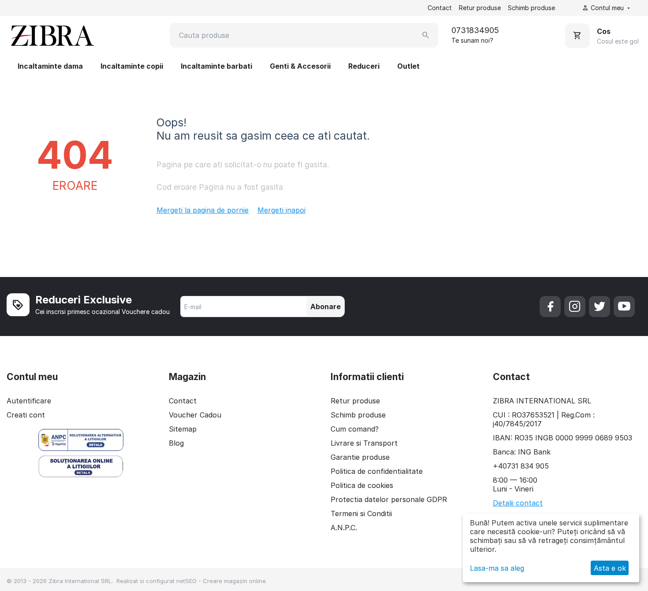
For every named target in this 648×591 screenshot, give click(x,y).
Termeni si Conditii (361, 513)
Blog (176, 443)
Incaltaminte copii (132, 66)
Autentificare (29, 400)
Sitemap (183, 429)
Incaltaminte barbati (216, 66)
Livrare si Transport (364, 443)
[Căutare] (426, 35)
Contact (440, 7)
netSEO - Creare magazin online (221, 580)
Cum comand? (355, 429)
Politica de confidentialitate (377, 471)
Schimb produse (531, 7)
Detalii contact (518, 503)
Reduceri (364, 66)
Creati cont (26, 414)
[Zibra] (52, 35)
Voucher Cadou (195, 414)
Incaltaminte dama (50, 66)
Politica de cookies (362, 485)
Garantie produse (360, 457)
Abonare (325, 306)
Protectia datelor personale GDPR (389, 499)
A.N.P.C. (344, 527)
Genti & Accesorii (300, 66)
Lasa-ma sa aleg (497, 568)
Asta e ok (610, 568)
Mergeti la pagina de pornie (202, 210)
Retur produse (480, 7)
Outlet (408, 66)
